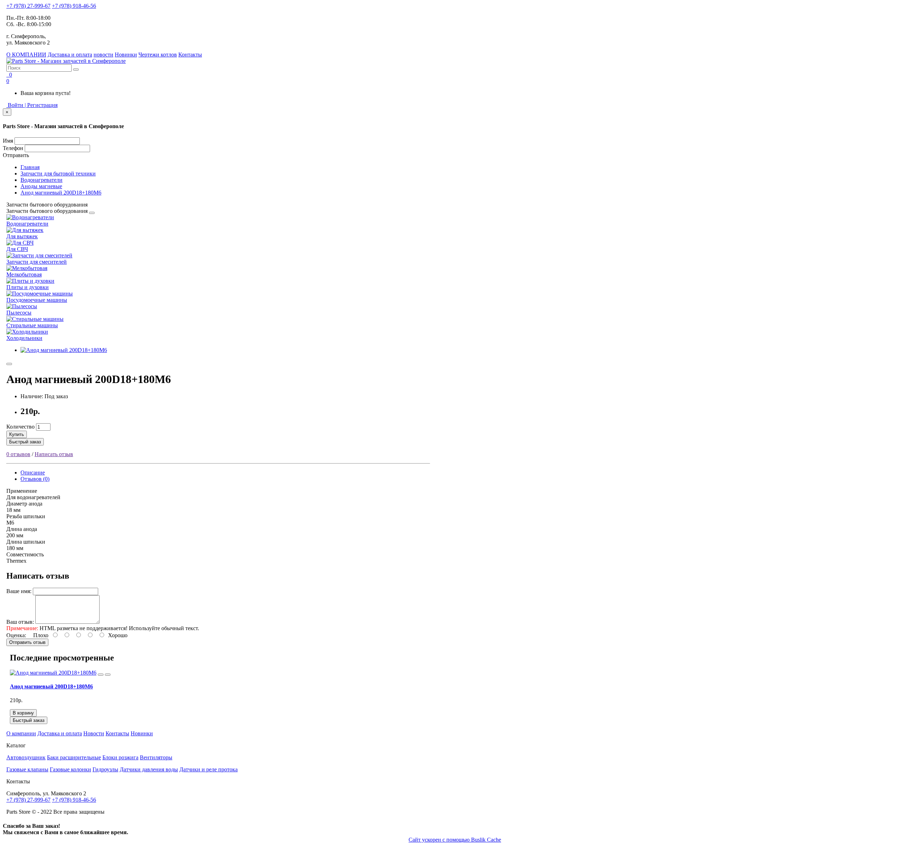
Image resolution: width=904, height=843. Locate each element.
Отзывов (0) (34, 479)
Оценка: (16, 635)
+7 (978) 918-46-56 (74, 6)
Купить (16, 434)
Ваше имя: (18, 591)
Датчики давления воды (149, 769)
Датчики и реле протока (208, 769)
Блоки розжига (120, 757)
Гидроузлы (105, 769)
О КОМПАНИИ (26, 55)
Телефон (13, 148)
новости (103, 55)
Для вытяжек (22, 236)
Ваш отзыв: (20, 622)
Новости (93, 733)
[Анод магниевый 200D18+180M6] (63, 350)
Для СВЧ (17, 249)
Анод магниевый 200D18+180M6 (60, 193)
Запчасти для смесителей (36, 262)
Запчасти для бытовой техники (58, 174)
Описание (32, 473)
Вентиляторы (156, 757)
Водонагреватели (41, 180)
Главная (30, 167)
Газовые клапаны (27, 769)
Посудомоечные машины (36, 300)
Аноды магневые (41, 186)
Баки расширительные (74, 757)
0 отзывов (18, 454)
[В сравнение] (108, 675)
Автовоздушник (26, 757)
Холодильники (24, 338)
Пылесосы (18, 313)
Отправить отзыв (27, 642)
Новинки (126, 55)
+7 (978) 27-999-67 (28, 6)
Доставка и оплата (70, 55)
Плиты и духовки (27, 287)
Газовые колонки (70, 769)
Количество (20, 427)
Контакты (190, 55)
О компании (21, 733)
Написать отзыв (54, 454)
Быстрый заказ (25, 441)
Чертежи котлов (157, 55)
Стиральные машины (32, 325)
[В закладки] (9, 364)
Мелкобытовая (24, 274)
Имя (8, 141)
